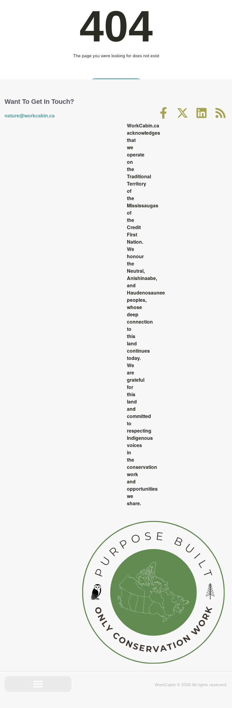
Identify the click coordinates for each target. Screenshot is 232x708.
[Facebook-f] (163, 113)
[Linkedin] (201, 113)
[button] (38, 684)
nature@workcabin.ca (30, 115)
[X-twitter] (182, 113)
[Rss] (220, 113)
